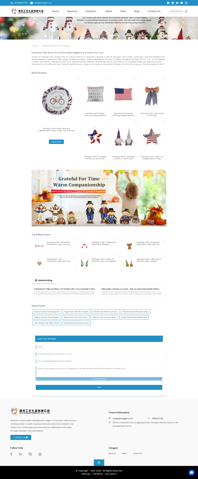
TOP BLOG (97, 473)
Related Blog (45, 280)
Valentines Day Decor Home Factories (56, 46)
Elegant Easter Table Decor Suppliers (76, 312)
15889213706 (157, 418)
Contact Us (137, 453)
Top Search (111, 473)
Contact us (19, 437)
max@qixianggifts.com (123, 418)
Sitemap (86, 473)
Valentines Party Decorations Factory (76, 317)
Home (36, 46)
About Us (112, 453)
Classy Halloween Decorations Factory (76, 323)
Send (99, 387)
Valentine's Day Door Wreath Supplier (46, 317)
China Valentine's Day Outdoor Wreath (46, 323)
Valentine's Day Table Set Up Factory (106, 312)
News (124, 453)
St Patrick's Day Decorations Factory (104, 317)
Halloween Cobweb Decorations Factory (136, 312)
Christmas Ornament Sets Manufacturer (47, 312)
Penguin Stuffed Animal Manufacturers (134, 317)
